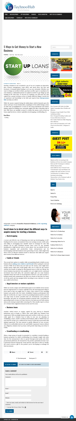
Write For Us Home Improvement (60, 255)
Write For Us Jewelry (56, 238)
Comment (8, 377)
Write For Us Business (57, 251)
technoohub (12, 83)
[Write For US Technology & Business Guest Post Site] (38, 6)
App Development (25, 14)
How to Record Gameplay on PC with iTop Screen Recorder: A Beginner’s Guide (60, 125)
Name (7, 388)
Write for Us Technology (31, 18)
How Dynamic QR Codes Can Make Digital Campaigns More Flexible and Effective (60, 108)
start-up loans (19, 54)
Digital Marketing (42, 14)
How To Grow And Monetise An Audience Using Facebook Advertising (60, 173)
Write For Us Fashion (56, 234)
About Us (53, 190)
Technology (19, 18)
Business (33, 14)
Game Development (9, 18)
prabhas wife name (56, 171)
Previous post (22, 358)
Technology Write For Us (58, 241)
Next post (32, 358)
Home (6, 14)
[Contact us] (72, 417)
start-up (12, 54)
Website (7, 398)
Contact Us (53, 193)
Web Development (14, 14)
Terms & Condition (55, 200)
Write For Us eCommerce (56, 14)
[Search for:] (61, 47)
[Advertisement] (38, 32)
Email (6, 393)
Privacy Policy (17, 407)
